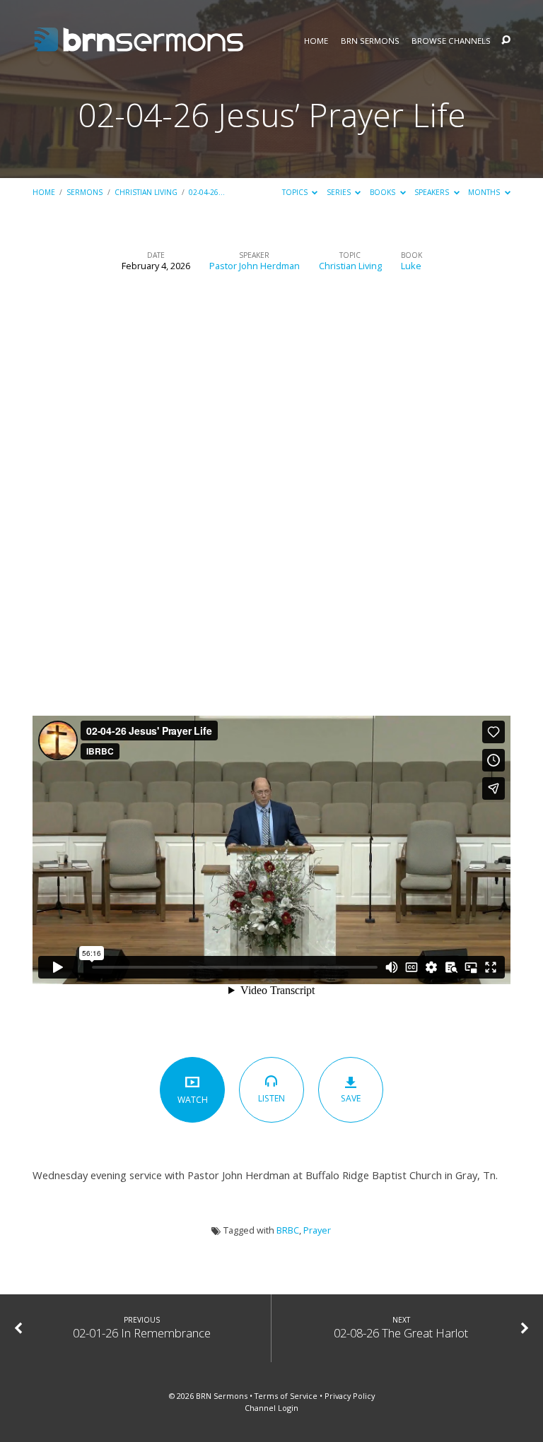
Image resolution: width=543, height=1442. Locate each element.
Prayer (317, 1230)
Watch (192, 1100)
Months (485, 192)
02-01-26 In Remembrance (142, 1333)
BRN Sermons (370, 41)
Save (351, 1098)
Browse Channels (451, 41)
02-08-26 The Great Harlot (401, 1333)
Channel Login (271, 1407)
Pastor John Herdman (254, 265)
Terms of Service (286, 1395)
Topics (296, 192)
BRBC (287, 1230)
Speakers (432, 192)
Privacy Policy (350, 1395)
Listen (271, 1098)
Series (340, 192)
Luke (411, 265)
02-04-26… (207, 192)
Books (383, 192)
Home (316, 41)
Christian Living (146, 192)
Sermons (84, 192)
